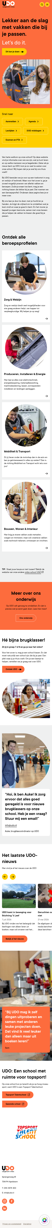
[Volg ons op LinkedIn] (4, 1208)
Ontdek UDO (11, 669)
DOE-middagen (34, 131)
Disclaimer (27, 1224)
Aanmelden (11, 121)
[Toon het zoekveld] (42, 4)
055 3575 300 (10, 1188)
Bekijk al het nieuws (15, 939)
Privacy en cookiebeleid (12, 1224)
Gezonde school (13, 1104)
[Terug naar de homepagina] (9, 4)
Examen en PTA (13, 140)
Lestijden (10, 131)
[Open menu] (47, 4)
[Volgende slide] (13, 877)
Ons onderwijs (26, 618)
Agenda (32, 121)
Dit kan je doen (12, 52)
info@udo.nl (11, 825)
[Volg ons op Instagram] (4, 1201)
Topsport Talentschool (16, 1095)
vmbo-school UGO (33, 572)
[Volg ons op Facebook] (11, 1201)
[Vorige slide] (5, 877)
